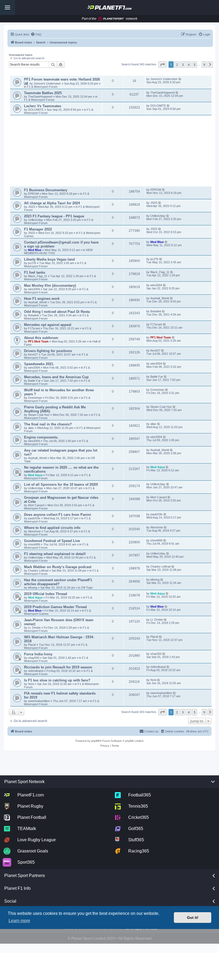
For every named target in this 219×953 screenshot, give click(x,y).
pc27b (32, 263)
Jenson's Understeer (48, 83)
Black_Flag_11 (37, 276)
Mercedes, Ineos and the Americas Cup (56, 377)
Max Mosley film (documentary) (50, 286)
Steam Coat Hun (38, 414)
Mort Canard (36, 505)
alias (31, 427)
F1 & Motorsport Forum (42, 86)
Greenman (35, 397)
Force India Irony (38, 654)
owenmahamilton (39, 701)
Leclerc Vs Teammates (42, 106)
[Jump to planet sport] (111, 19)
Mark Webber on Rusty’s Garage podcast (57, 567)
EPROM (34, 193)
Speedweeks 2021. (39, 364)
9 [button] (204, 64)
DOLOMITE (36, 109)
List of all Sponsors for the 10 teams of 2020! (61, 485)
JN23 (32, 206)
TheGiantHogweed (40, 96)
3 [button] (183, 64)
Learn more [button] (19, 920)
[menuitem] (36, 34)
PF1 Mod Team (38, 341)
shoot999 (34, 544)
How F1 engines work (42, 299)
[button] (162, 64)
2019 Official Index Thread (45, 594)
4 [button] (189, 64)
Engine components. (41, 437)
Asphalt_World (38, 302)
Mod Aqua (35, 475)
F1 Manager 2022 (38, 229)
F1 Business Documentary (45, 190)
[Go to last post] (180, 79)
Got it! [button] (192, 917)
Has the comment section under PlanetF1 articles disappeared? (58, 582)
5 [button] (194, 64)
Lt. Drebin (34, 627)
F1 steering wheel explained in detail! (55, 554)
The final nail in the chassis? (48, 424)
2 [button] (177, 64)
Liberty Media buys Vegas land (49, 259)
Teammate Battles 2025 (43, 93)
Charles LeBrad (38, 570)
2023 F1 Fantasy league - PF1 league (54, 216)
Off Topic (87, 587)
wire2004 (34, 289)
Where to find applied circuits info (52, 528)
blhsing (33, 587)
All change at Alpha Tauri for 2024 (52, 203)
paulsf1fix (34, 518)
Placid (32, 644)
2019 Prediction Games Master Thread (55, 607)
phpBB (95, 740)
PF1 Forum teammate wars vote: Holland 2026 (62, 79)
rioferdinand (35, 670)
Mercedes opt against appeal (47, 325)
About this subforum (41, 338)
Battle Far (34, 380)
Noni (31, 683)
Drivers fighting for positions (48, 351)
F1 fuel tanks (34, 272)
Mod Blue (35, 250)
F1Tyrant (34, 328)
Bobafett (34, 315)
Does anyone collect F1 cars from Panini (57, 515)
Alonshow (34, 531)
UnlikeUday (36, 219)
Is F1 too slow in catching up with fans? (57, 680)
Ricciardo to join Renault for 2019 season (58, 667)
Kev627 (33, 354)
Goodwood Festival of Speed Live (52, 541)
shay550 (33, 657)
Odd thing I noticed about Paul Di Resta (57, 312)
